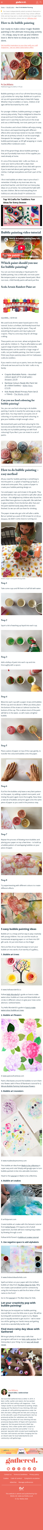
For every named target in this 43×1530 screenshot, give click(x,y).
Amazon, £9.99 (11, 379)
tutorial (14, 1176)
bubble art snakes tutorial (28, 1237)
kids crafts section (29, 1339)
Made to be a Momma (30, 1165)
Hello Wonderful (12, 994)
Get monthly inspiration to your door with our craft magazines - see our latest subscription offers (19, 46)
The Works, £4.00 (21, 394)
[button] (21, 215)
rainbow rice (30, 193)
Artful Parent (10, 1227)
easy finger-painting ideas (16, 355)
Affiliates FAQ (32, 18)
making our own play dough (12, 193)
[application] (21, 213)
